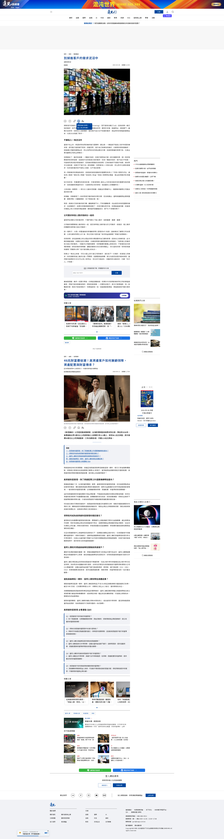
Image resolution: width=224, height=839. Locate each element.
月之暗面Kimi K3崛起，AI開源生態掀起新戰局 (120, 749)
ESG (128, 18)
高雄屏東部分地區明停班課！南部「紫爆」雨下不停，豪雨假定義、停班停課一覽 (86, 739)
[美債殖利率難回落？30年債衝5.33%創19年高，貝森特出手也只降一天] (69, 748)
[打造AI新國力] (147, 398)
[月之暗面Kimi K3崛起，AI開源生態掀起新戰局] (103, 748)
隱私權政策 (138, 825)
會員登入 (105, 785)
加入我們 (52, 822)
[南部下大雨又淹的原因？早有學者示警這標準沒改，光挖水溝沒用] (69, 759)
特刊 (150, 387)
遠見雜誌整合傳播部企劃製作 (72, 371)
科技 (102, 18)
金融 (90, 18)
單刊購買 (153, 425)
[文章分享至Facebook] (70, 121)
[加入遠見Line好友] (73, 795)
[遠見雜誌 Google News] (104, 795)
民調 (122, 18)
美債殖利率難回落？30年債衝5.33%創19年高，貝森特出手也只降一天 (86, 749)
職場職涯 (76, 54)
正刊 (143, 387)
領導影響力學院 (136, 812)
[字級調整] (82, 121)
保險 (93, 713)
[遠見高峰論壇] (11, 4)
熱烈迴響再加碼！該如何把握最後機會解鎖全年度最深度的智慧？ (117, 23)
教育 (115, 18)
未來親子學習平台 (160, 810)
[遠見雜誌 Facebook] (81, 795)
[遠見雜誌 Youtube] (96, 795)
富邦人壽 (67, 713)
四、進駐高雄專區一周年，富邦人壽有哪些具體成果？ (85, 459)
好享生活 (113, 735)
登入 (78, 128)
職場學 (67, 342)
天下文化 (149, 810)
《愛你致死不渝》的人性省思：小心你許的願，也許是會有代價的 (120, 739)
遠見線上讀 (137, 18)
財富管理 (85, 713)
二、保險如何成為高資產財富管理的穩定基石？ (82, 453)
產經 (108, 18)
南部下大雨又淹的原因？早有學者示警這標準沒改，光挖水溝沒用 (86, 759)
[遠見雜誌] (112, 12)
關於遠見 (52, 814)
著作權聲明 (129, 825)
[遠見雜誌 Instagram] (89, 795)
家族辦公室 (77, 713)
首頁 (65, 54)
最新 (70, 18)
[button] (127, 314)
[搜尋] (172, 11)
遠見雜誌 (129, 810)
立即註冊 (151, 795)
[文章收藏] (79, 121)
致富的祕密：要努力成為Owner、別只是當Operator (146, 419)
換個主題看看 (148, 352)
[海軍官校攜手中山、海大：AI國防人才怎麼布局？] (103, 759)
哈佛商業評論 (138, 810)
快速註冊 (119, 785)
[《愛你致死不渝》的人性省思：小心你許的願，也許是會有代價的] (103, 738)
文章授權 (52, 818)
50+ (127, 812)
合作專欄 (108, 822)
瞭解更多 (216, 4)
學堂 (146, 18)
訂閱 (158, 12)
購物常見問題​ (65, 818)
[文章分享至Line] (65, 121)
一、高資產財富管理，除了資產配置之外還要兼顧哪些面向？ (87, 451)
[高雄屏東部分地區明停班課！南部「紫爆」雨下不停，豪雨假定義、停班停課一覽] (69, 738)
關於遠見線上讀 (66, 814)
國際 (84, 18)
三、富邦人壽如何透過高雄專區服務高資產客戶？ (83, 456)
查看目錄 (141, 425)
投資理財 (76, 356)
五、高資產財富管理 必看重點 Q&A (78, 461)
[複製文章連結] (74, 121)
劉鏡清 (66, 65)
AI (96, 18)
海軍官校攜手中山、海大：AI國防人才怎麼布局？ (120, 759)
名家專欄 (140, 415)
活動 (153, 18)
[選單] (51, 12)
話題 (77, 18)
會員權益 (64, 822)
